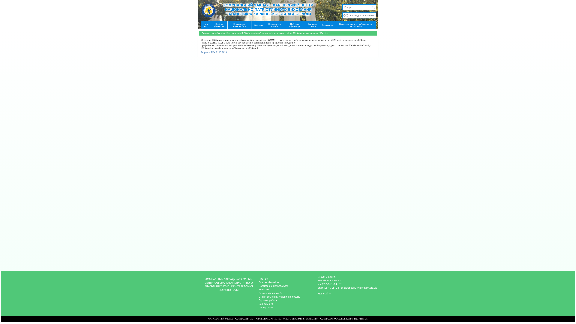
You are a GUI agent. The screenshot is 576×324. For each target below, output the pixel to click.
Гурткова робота (268, 300)
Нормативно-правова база (273, 286)
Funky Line (363, 319)
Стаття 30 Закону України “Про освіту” (280, 297)
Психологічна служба (270, 293)
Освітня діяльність (269, 282)
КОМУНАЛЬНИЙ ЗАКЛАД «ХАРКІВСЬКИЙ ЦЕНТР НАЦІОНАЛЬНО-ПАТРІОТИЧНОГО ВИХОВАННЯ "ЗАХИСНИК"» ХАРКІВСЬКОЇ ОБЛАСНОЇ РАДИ (268, 9)
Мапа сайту (324, 293)
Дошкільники (266, 304)
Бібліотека (264, 289)
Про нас (263, 279)
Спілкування (266, 307)
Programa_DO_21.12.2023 (214, 52)
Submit (373, 7)
